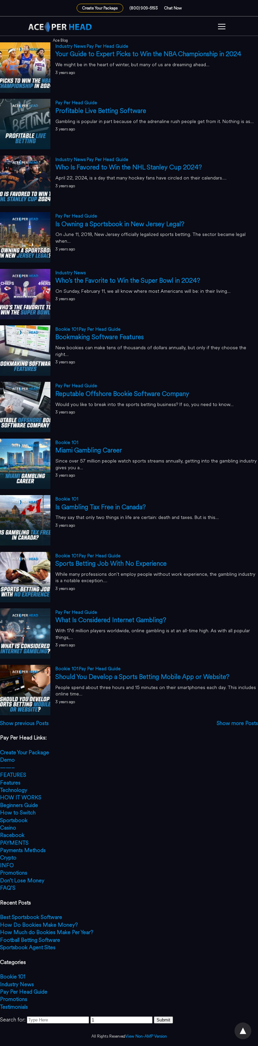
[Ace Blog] (60, 27)
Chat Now (173, 8)
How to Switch (18, 812)
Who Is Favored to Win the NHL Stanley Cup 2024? (128, 167)
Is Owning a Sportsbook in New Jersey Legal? (119, 224)
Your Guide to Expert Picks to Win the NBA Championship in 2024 (148, 53)
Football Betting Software (30, 940)
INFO (7, 865)
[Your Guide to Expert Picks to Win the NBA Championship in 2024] (25, 91)
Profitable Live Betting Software (100, 110)
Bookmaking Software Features (99, 336)
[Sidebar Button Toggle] (221, 27)
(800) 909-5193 (144, 8)
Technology (13, 790)
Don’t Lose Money (22, 880)
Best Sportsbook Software (31, 917)
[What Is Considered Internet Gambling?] (25, 657)
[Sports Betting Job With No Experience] (25, 600)
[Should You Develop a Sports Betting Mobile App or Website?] (25, 713)
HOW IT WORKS (20, 797)
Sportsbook (14, 820)
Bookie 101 (66, 329)
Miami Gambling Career (88, 450)
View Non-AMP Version (146, 1036)
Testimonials (14, 1007)
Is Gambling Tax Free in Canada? (100, 507)
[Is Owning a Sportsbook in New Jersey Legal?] (25, 261)
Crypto (8, 857)
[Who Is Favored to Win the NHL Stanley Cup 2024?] (25, 204)
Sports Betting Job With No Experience (111, 563)
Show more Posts (237, 723)
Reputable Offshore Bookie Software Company (122, 393)
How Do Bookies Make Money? (39, 925)
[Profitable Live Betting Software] (25, 147)
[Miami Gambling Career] (25, 487)
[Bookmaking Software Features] (25, 374)
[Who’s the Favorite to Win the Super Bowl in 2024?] (25, 317)
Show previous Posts (24, 723)
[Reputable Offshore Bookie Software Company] (25, 430)
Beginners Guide (19, 805)
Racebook (12, 835)
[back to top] (242, 1030)
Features (10, 783)
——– (7, 767)
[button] (221, 27)
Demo (7, 760)
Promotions (13, 873)
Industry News (70, 46)
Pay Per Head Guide (107, 46)
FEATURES (13, 775)
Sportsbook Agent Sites (27, 947)
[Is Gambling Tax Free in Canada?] (25, 544)
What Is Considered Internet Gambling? (110, 620)
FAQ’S (7, 888)
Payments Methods (23, 850)
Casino (8, 828)
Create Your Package (100, 8)
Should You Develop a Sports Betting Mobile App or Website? (142, 676)
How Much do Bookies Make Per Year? (46, 932)
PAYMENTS (14, 843)
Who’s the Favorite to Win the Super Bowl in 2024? (127, 280)
